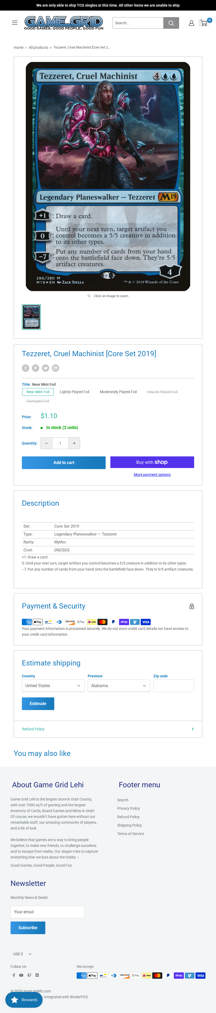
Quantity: (29, 443)
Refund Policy (33, 729)
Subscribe (27, 927)
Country (28, 676)
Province (95, 676)
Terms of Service (130, 834)
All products (38, 47)
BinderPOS (79, 997)
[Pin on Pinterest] (35, 368)
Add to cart (63, 462)
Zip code (160, 676)
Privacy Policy (128, 808)
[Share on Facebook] (25, 368)
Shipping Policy (129, 825)
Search (123, 800)
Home (18, 47)
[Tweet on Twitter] (45, 368)
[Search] (171, 23)
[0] (204, 23)
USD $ (18, 954)
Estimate (38, 703)
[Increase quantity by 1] (74, 443)
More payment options (152, 474)
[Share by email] (55, 368)
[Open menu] (15, 22)
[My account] (191, 23)
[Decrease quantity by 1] (46, 443)
